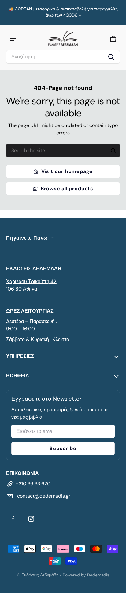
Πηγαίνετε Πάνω (27, 238)
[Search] (113, 150)
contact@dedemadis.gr (43, 496)
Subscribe (63, 448)
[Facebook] (13, 519)
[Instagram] (31, 519)
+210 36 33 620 (33, 483)
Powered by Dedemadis (86, 575)
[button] (63, 57)
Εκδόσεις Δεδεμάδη (40, 575)
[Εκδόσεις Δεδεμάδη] (63, 38)
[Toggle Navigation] (13, 38)
